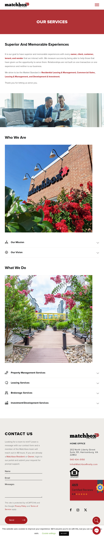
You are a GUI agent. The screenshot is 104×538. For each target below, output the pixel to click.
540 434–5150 (77, 459)
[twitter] (85, 510)
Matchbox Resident (15, 456)
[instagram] (78, 510)
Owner (31, 456)
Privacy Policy (20, 506)
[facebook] (71, 510)
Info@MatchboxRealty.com (84, 464)
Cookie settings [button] (49, 533)
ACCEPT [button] (64, 533)
